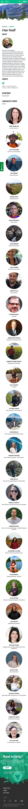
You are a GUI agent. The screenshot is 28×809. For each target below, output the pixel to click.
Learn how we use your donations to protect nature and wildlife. (14, 772)
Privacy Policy (6, 788)
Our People (4, 27)
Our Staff (11, 27)
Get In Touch (6, 793)
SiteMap (5, 790)
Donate (25, 2)
